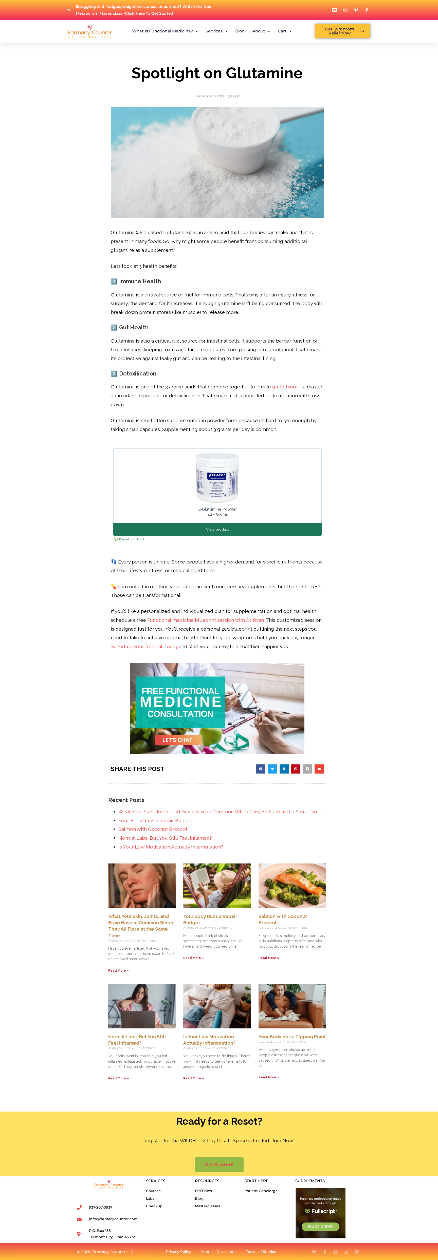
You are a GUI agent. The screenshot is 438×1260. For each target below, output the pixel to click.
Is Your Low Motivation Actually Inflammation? (170, 847)
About (258, 31)
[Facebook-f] (324, 1251)
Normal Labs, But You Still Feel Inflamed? (165, 838)
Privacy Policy (178, 1251)
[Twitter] (314, 1251)
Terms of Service (261, 1251)
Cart (282, 31)
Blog (240, 31)
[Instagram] (346, 1251)
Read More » (118, 970)
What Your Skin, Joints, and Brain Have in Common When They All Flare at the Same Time (219, 811)
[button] (260, 769)
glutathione (285, 386)
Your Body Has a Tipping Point (292, 1036)
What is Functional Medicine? (162, 31)
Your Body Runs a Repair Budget (155, 820)
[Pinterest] (335, 1251)
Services (214, 31)
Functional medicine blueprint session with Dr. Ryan (205, 620)
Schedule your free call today (144, 646)
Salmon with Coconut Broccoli (153, 829)
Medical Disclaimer (218, 1251)
